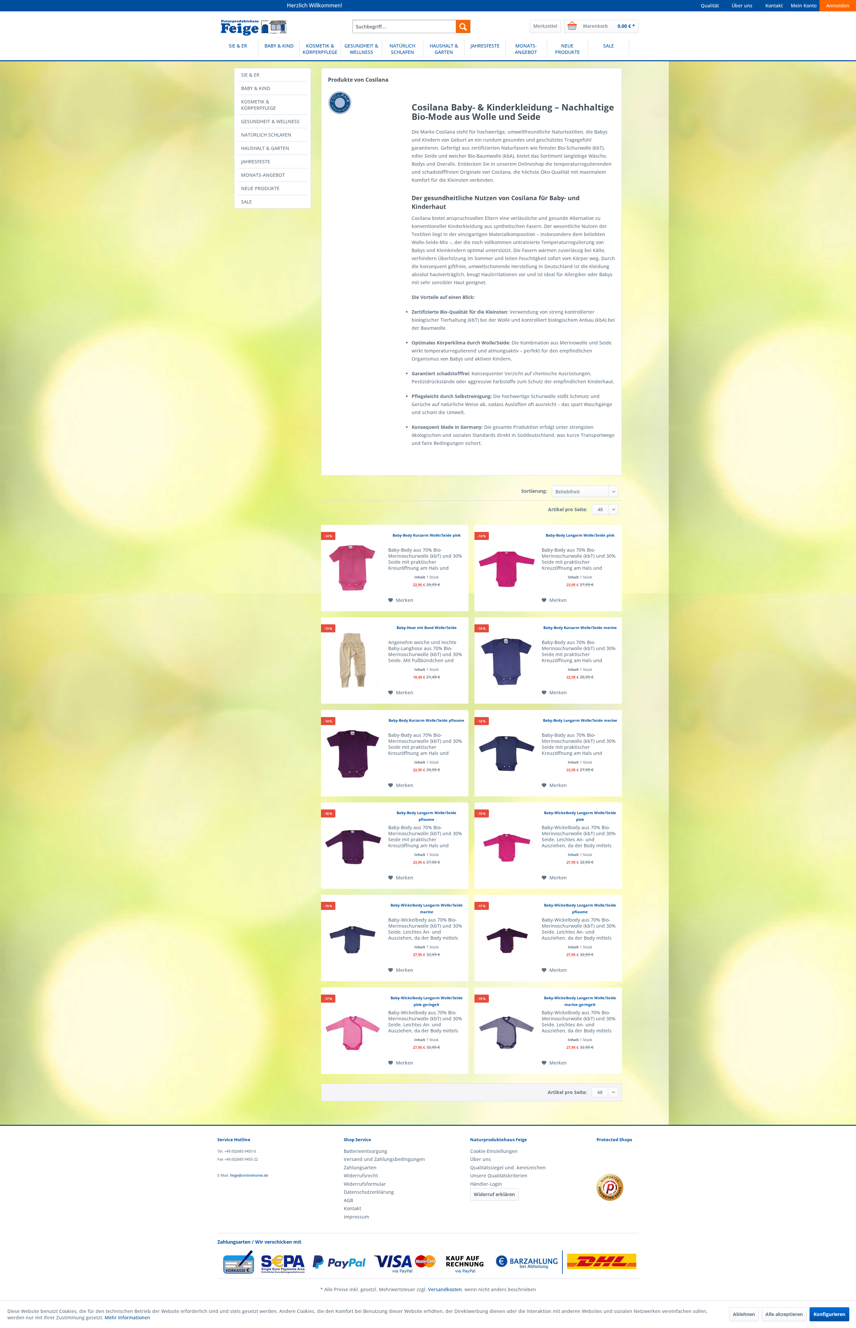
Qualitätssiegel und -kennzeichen (508, 1167)
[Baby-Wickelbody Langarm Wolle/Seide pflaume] (506, 938)
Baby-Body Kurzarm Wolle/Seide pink (427, 535)
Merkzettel (545, 26)
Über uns (742, 5)
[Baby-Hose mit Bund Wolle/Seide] (353, 660)
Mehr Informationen (127, 1317)
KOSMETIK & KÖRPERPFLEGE (258, 104)
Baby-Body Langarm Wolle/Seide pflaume (426, 816)
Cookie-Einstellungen (494, 1151)
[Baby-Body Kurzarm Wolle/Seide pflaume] (353, 753)
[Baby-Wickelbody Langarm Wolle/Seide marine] (353, 938)
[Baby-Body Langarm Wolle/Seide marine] (506, 753)
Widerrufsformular (365, 1184)
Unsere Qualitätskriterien (498, 1175)
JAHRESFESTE (255, 161)
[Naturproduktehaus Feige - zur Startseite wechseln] (254, 28)
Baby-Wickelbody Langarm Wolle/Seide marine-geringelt (580, 1001)
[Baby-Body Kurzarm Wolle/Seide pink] (353, 568)
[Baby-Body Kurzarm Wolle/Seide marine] (506, 660)
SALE (246, 202)
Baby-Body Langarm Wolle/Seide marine (580, 720)
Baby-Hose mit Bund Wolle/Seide (427, 627)
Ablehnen (744, 1314)
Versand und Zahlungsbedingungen (384, 1159)
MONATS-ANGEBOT (263, 175)
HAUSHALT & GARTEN (265, 148)
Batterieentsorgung (365, 1151)
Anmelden (837, 5)
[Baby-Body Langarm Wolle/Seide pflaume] (353, 845)
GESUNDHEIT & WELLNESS (270, 121)
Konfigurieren (829, 1314)
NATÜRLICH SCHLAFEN (266, 135)
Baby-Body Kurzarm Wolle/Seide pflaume (426, 720)
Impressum (356, 1217)
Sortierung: (534, 491)
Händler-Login (486, 1184)
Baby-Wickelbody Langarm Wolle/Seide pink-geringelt (427, 1001)
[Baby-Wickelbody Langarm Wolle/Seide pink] (506, 845)
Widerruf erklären (494, 1194)
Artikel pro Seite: (567, 509)
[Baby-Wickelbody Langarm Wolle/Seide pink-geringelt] (353, 1031)
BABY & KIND (255, 88)
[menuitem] (411, 26)
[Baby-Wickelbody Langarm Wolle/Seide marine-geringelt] (506, 1031)
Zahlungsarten (360, 1167)
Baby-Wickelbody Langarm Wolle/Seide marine (427, 908)
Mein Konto (804, 5)
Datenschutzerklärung (369, 1192)
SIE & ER (250, 75)
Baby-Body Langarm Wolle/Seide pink (580, 535)
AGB (348, 1200)
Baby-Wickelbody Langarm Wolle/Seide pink (580, 816)
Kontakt (774, 5)
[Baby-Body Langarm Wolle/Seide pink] (506, 568)
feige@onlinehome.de (249, 1175)
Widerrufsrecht (361, 1175)
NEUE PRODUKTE (260, 188)
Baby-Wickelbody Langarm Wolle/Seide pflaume (580, 908)
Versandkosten (445, 1289)
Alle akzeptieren (784, 1314)
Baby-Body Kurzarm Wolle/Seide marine (580, 627)
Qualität (710, 5)
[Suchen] (463, 26)
